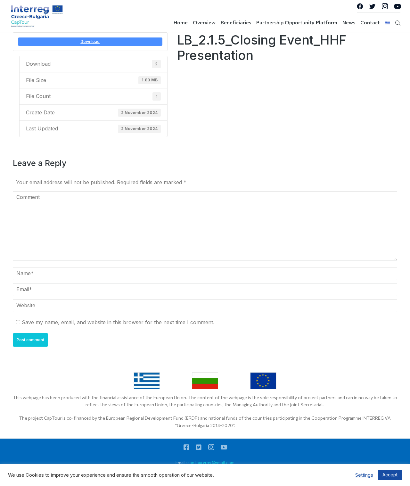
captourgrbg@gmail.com (210, 462)
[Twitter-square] (199, 447)
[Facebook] (360, 6)
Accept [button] (390, 474)
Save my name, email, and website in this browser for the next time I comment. (118, 322)
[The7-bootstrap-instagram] (385, 6)
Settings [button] (364, 475)
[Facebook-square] (186, 447)
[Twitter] (372, 6)
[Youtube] (397, 6)
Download (90, 41)
